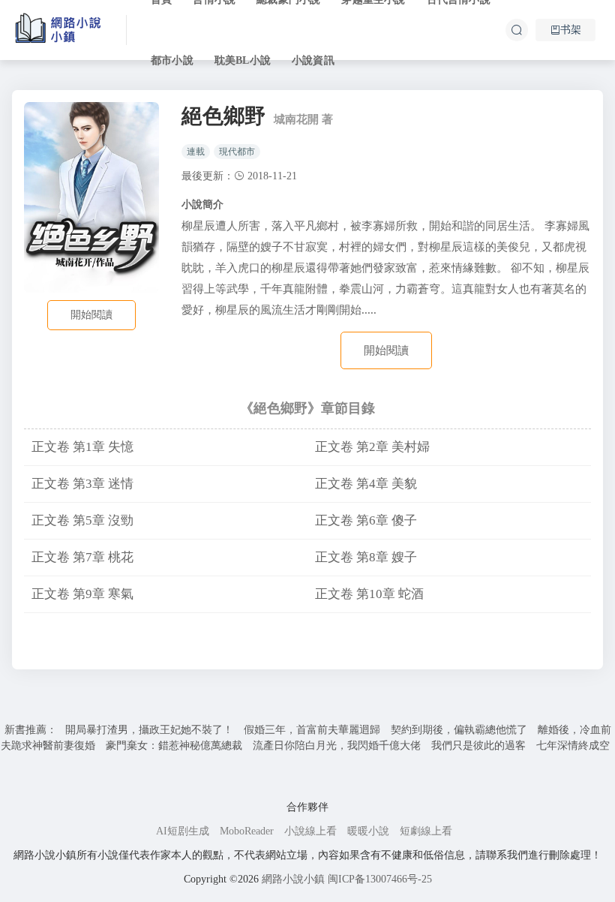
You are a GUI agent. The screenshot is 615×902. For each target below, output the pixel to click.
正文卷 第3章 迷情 (83, 484)
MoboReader (247, 831)
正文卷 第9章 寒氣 (83, 594)
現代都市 (237, 151)
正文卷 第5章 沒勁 (83, 520)
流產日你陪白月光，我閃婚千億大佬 (337, 745)
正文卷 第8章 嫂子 (366, 557)
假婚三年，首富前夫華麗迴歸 (312, 729)
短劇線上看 (426, 831)
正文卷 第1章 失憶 (83, 447)
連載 (196, 151)
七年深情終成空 (573, 745)
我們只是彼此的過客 (478, 745)
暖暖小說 (368, 831)
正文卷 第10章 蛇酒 (369, 594)
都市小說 (172, 60)
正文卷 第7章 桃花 (83, 557)
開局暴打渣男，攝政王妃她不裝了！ (149, 729)
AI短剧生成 (182, 831)
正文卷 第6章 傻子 (366, 520)
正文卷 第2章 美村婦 (372, 447)
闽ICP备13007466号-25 (380, 879)
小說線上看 (310, 831)
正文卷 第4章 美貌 (366, 484)
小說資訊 (313, 60)
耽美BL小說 (242, 60)
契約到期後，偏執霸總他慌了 (459, 729)
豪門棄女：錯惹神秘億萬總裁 (174, 745)
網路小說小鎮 (293, 879)
